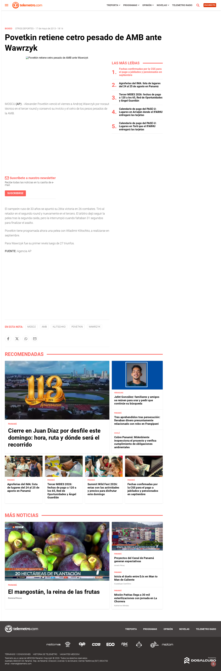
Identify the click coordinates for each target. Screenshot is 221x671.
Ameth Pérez (119, 565)
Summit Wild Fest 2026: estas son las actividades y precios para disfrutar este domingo (103, 489)
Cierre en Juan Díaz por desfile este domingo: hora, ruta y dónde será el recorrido (54, 437)
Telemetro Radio (182, 5)
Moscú (31, 326)
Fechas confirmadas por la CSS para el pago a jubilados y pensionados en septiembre (140, 72)
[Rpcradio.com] (125, 646)
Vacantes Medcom (69, 654)
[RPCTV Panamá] (68, 646)
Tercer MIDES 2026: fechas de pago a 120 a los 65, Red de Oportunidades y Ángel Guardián (140, 97)
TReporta (112, 5)
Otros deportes (24, 28)
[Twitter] (17, 338)
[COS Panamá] (96, 646)
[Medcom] (167, 646)
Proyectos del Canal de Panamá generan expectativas (134, 559)
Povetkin (77, 326)
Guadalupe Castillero (122, 584)
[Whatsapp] (26, 338)
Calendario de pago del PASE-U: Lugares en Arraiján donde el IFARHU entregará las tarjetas (141, 112)
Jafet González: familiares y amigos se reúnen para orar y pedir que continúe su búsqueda (136, 400)
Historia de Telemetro (45, 654)
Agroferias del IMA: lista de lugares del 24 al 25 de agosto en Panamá (139, 85)
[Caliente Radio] (139, 646)
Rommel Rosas (15, 598)
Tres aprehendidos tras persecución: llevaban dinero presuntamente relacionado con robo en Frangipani (137, 420)
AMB (44, 326)
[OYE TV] (82, 646)
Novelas (162, 5)
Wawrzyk (94, 326)
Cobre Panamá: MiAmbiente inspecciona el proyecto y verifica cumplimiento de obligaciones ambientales (135, 442)
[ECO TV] (110, 646)
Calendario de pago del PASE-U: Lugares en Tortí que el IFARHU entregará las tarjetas (137, 126)
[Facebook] (8, 338)
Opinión (147, 5)
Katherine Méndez (121, 606)
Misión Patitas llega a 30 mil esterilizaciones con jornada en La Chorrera (135, 598)
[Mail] (34, 338)
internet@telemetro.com (21, 664)
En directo (209, 5)
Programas (130, 5)
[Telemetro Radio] (153, 646)
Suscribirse (15, 193)
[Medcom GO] (53, 646)
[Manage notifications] (213, 663)
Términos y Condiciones (18, 654)
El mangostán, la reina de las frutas (54, 591)
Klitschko (59, 326)
